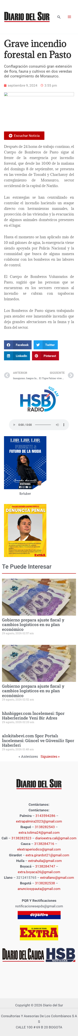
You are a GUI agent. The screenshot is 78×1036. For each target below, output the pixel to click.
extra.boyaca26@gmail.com (39, 872)
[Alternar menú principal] (69, 17)
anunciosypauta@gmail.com (39, 889)
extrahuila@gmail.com (45, 861)
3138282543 (45, 827)
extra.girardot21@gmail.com (47, 855)
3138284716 (44, 844)
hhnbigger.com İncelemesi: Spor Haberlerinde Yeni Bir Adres (33, 715)
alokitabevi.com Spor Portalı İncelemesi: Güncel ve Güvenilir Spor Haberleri (38, 740)
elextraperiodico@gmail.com (39, 849)
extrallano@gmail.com (57, 878)
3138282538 (45, 883)
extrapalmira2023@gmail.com (39, 821)
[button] (59, 17)
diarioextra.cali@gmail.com (55, 838)
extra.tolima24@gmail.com (39, 833)
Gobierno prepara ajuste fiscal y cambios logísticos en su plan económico (33, 624)
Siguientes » (50, 756)
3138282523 (21, 838)
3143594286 (45, 816)
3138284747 (45, 866)
